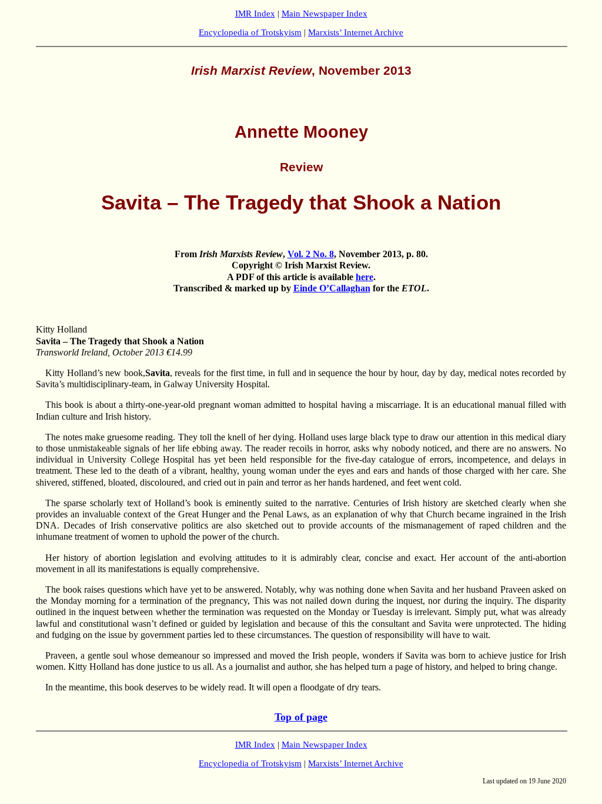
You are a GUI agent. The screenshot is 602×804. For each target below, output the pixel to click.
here (364, 277)
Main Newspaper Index (324, 13)
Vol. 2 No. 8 (310, 254)
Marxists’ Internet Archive (355, 32)
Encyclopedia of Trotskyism (250, 32)
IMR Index (255, 13)
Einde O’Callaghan (331, 288)
